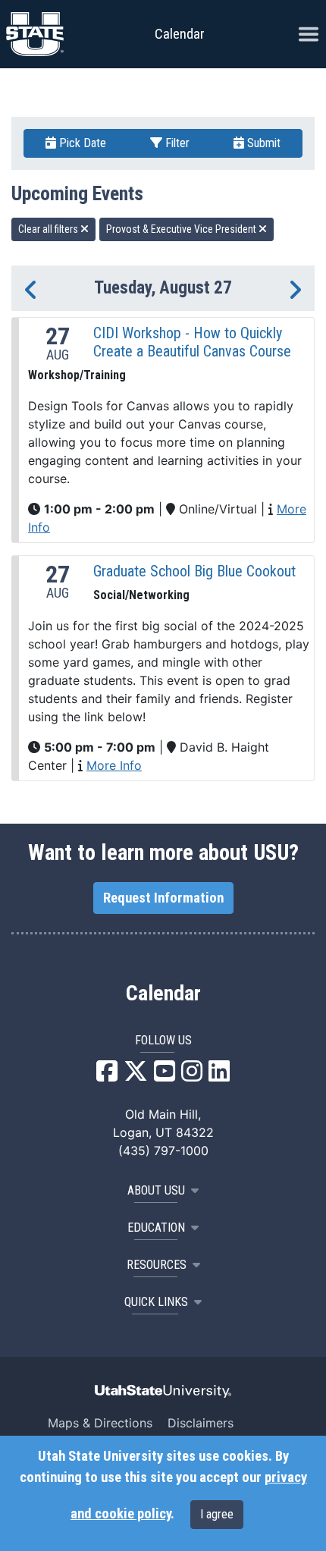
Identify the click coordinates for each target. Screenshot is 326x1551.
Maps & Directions (100, 1422)
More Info (114, 765)
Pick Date (81, 143)
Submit (262, 143)
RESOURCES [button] (157, 1264)
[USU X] (136, 1075)
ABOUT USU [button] (156, 1190)
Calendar (163, 993)
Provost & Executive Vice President (182, 229)
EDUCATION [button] (156, 1227)
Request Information (163, 898)
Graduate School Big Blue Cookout (194, 571)
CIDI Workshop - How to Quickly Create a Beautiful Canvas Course (192, 342)
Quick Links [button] (156, 1302)
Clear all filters (49, 229)
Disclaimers (201, 1422)
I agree (217, 1514)
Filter (176, 143)
